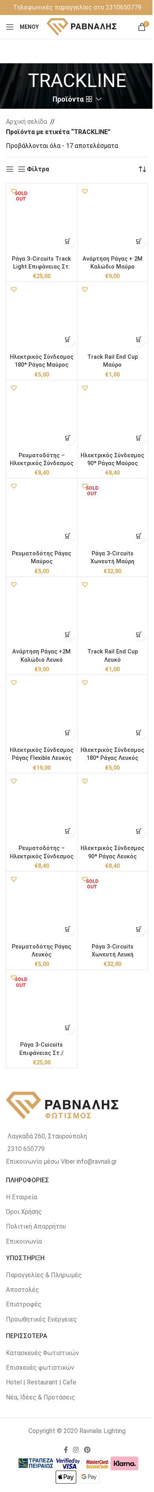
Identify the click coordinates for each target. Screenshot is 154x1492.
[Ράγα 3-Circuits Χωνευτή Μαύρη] (112, 513)
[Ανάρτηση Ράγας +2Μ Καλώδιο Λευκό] (41, 612)
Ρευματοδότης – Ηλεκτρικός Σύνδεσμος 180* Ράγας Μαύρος (41, 463)
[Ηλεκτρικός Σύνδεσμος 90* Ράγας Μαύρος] (112, 415)
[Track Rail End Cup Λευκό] (112, 612)
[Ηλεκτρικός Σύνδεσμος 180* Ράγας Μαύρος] (41, 317)
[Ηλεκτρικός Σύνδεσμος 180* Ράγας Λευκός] (112, 710)
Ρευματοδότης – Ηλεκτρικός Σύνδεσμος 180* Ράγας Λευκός (41, 856)
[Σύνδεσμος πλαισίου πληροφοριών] (77, 7)
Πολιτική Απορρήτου (36, 1226)
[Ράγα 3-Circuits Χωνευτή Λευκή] (112, 906)
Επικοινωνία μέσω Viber (40, 1161)
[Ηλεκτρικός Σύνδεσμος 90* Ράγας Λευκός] (112, 808)
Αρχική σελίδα (26, 121)
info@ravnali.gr (97, 1161)
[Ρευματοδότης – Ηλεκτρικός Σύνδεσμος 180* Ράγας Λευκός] (41, 808)
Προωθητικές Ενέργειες (41, 1319)
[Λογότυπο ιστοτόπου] (82, 26)
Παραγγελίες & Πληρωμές (44, 1275)
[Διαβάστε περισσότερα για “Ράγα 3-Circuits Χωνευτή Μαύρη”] (139, 536)
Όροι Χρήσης (24, 1212)
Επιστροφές (23, 1304)
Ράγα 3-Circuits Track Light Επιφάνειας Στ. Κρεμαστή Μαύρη (41, 267)
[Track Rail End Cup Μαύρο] (112, 317)
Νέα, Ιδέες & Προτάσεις (40, 1397)
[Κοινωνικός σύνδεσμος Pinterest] (87, 1450)
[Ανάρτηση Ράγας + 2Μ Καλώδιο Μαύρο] (112, 219)
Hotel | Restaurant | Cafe (41, 1382)
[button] (13, 191)
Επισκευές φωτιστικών (40, 1367)
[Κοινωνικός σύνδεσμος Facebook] (66, 1450)
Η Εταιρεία (21, 1197)
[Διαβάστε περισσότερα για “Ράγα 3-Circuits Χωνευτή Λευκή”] (139, 929)
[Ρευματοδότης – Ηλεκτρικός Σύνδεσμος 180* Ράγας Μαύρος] (41, 415)
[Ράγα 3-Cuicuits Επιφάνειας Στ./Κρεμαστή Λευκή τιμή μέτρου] (41, 1005)
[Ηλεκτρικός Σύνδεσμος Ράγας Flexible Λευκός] (41, 710)
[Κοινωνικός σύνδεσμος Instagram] (76, 1450)
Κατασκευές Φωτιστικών (42, 1353)
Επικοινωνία (24, 1241)
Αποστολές (22, 1289)
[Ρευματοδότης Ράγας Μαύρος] (41, 513)
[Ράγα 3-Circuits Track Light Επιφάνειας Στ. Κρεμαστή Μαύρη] (41, 219)
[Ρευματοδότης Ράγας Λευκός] (41, 906)
